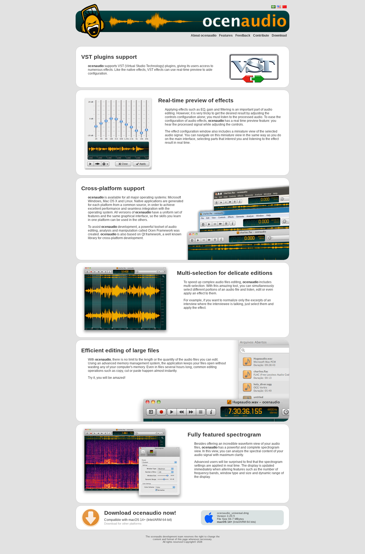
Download (279, 35)
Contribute (261, 35)
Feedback (242, 35)
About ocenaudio (203, 35)
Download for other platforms (123, 523)
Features (226, 35)
